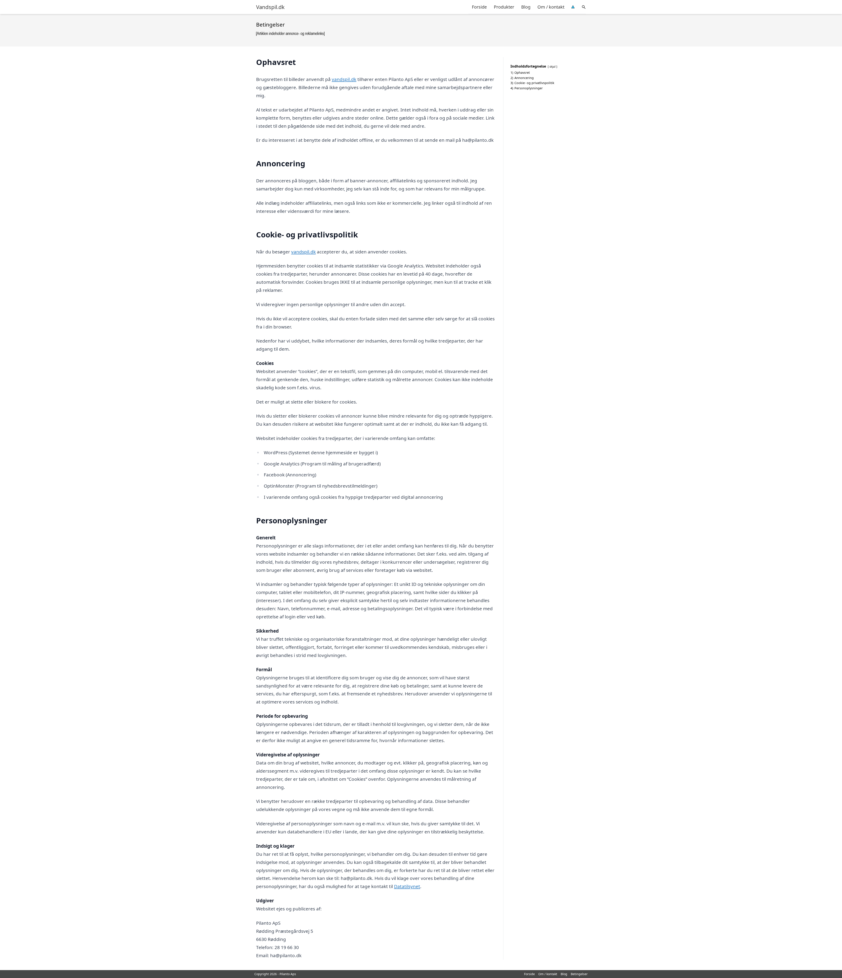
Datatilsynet (407, 886)
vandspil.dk (344, 79)
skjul (552, 66)
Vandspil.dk (270, 7)
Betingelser (579, 974)
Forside (479, 7)
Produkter (504, 7)
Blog (525, 7)
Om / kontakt (550, 7)
